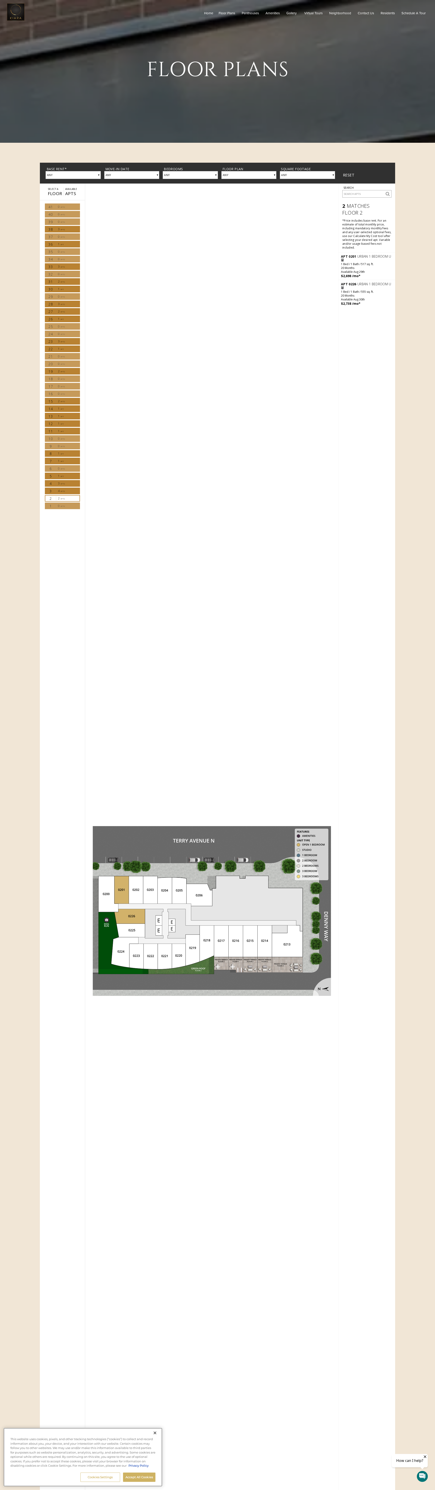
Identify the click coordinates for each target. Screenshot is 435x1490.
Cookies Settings (100, 1477)
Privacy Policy (138, 1465)
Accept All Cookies (139, 1477)
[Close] (155, 1433)
